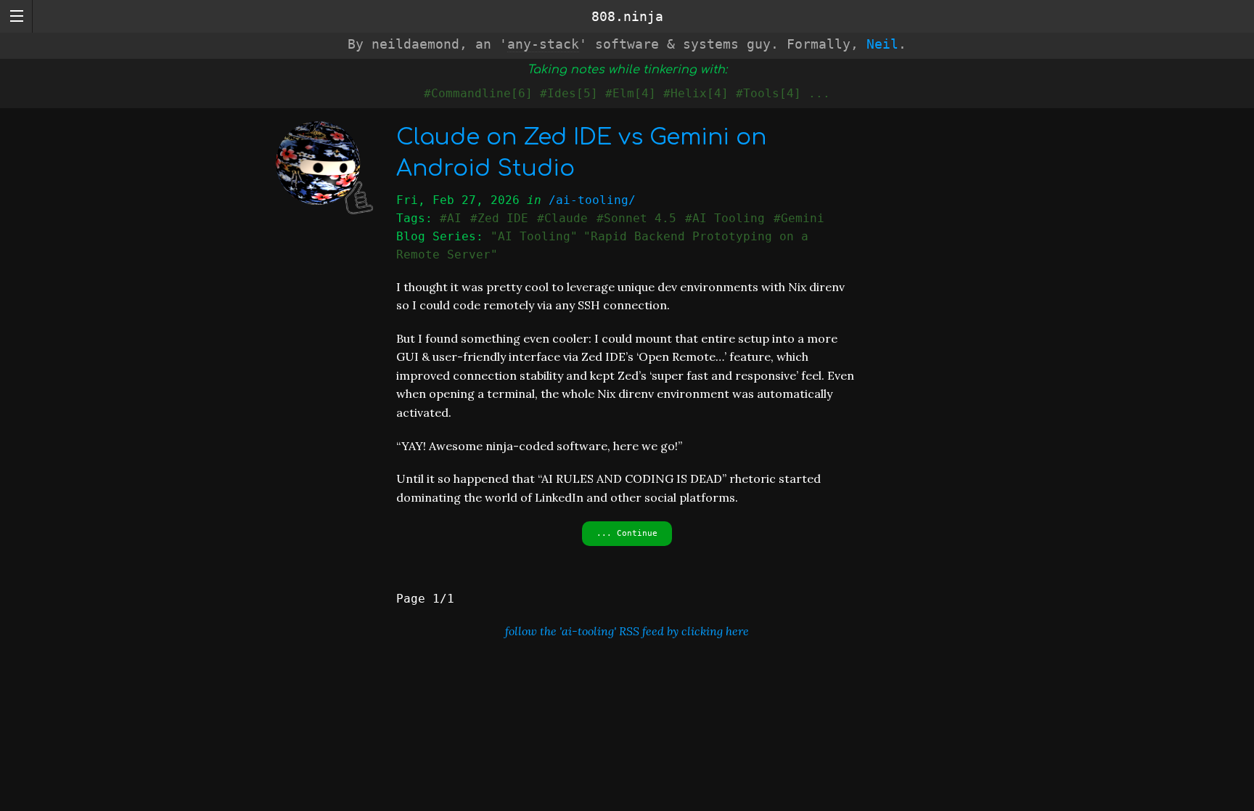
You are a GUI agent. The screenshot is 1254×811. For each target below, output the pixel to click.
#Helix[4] (696, 93)
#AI (451, 218)
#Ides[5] (569, 93)
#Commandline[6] (478, 93)
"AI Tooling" (534, 236)
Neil (882, 44)
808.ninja (627, 16)
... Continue (627, 533)
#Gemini (799, 218)
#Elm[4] (630, 93)
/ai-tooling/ (592, 200)
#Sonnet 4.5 (636, 218)
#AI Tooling (725, 218)
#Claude (562, 218)
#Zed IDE (499, 218)
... (819, 93)
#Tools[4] (768, 93)
